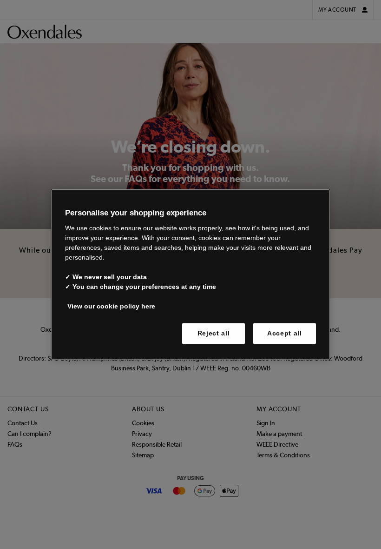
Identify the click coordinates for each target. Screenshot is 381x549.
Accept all (284, 333)
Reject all (213, 333)
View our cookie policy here (111, 306)
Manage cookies (98, 333)
